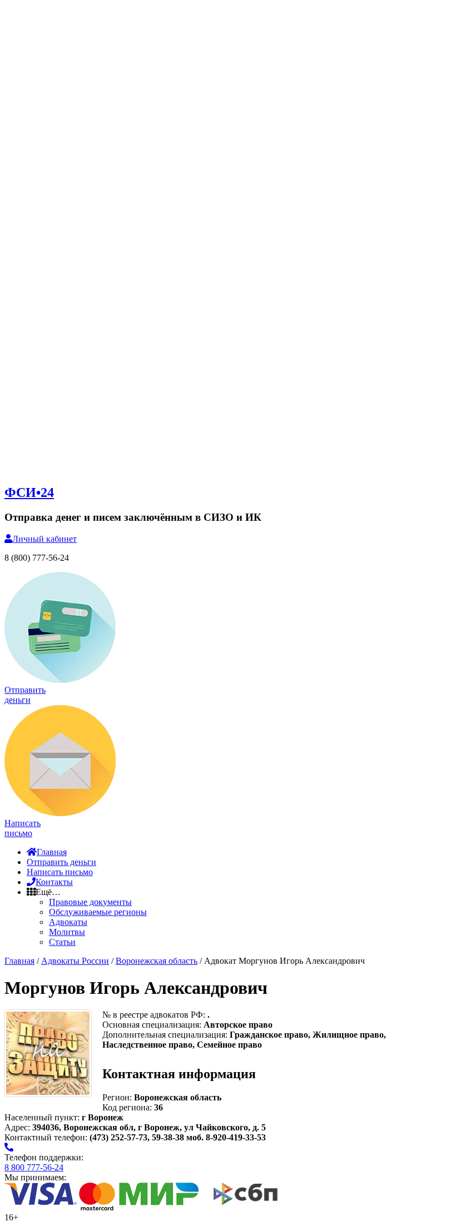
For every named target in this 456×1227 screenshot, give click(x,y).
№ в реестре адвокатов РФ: (154, 1014)
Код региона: (127, 1107)
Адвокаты (68, 922)
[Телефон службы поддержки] (8, 1147)
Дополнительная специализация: (166, 1034)
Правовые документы (90, 902)
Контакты (54, 882)
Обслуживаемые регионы (98, 912)
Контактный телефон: (47, 1137)
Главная (52, 852)
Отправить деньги (61, 862)
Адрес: (18, 1127)
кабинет (44, 539)
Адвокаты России (75, 960)
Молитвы (67, 932)
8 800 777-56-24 (33, 1167)
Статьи (62, 942)
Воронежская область (156, 960)
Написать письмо (60, 872)
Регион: (117, 1097)
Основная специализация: (153, 1024)
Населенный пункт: (43, 1117)
